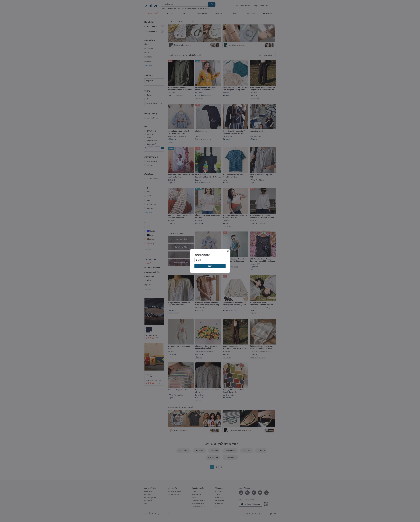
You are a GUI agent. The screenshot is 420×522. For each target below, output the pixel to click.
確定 (210, 266)
